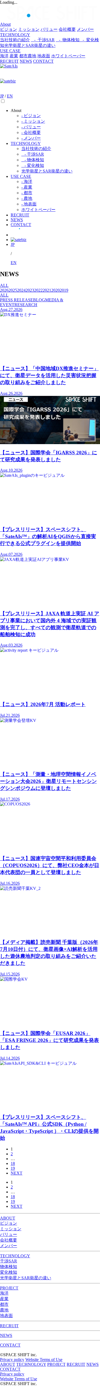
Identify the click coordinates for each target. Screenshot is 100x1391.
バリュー (49, 29)
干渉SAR (8, 1261)
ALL (4, 285)
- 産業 (26, 187)
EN (10, 96)
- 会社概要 (31, 132)
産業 (14, 56)
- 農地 (26, 198)
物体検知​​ (8, 1266)
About (5, 24)
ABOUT (7, 1218)
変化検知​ (8, 1272)
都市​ (23, 56)
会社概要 (67, 29)
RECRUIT (9, 61)
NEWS (26, 61)
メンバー (85, 29)
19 (13, 1168)
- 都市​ (26, 192)
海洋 (4, 56)
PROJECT (9, 1288)
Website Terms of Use (43, 1359)
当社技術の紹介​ (36, 148)
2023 (30, 290)
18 (13, 1163)
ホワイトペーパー (68, 56)
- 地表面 (29, 204)
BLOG (39, 300)
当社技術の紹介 (15, 40)
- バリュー (31, 127)
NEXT (16, 1173)
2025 (13, 290)
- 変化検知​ (32, 165)
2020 (55, 290)
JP (2, 96)
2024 (21, 290)
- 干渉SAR (43, 40)
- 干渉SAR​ (32, 154)
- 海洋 (26, 181)
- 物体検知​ (67, 40)
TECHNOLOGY (15, 34)
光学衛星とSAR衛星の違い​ (47, 171)
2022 (38, 290)
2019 (64, 290)
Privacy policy (12, 1359)
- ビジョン (31, 115)
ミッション (28, 29)
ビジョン (8, 29)
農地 (32, 56)
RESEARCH (25, 304)
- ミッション (33, 121)
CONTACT (43, 61)
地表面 (43, 56)
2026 (4, 290)
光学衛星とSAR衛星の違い (29, 45)
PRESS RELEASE (16, 300)
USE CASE (10, 50)
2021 (47, 290)
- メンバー (31, 138)
